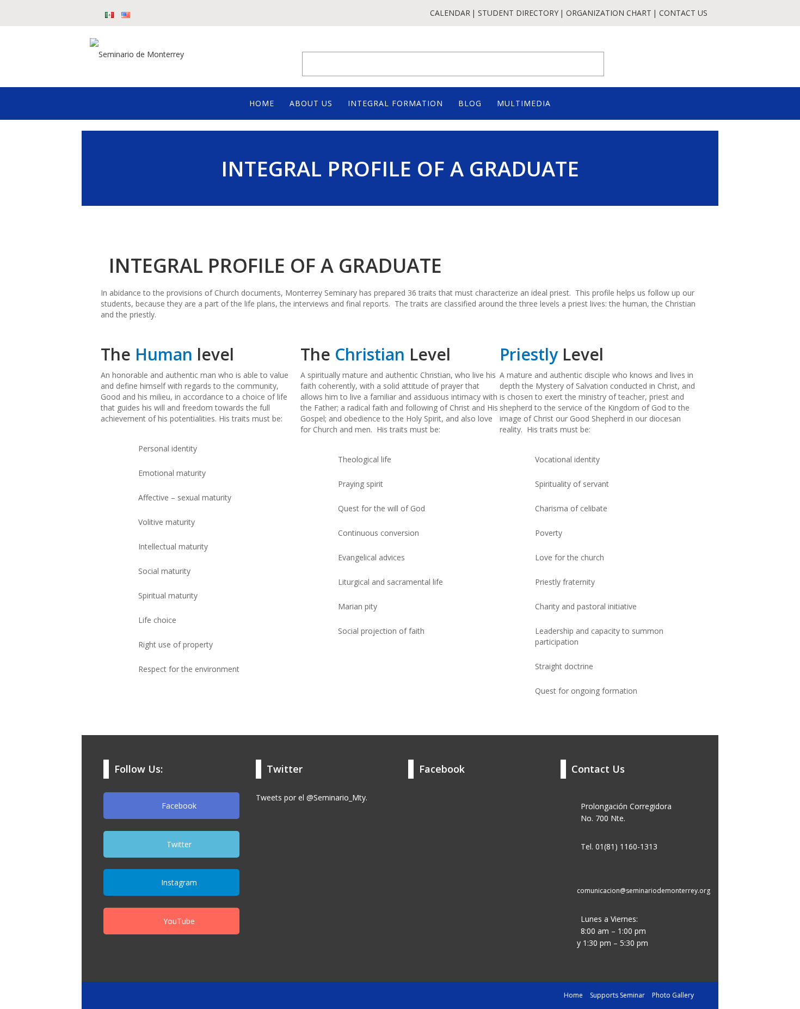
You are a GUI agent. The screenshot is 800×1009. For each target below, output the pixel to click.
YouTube (178, 921)
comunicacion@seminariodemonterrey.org (643, 890)
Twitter (178, 844)
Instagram (178, 882)
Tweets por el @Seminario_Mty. (311, 797)
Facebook (177, 805)
